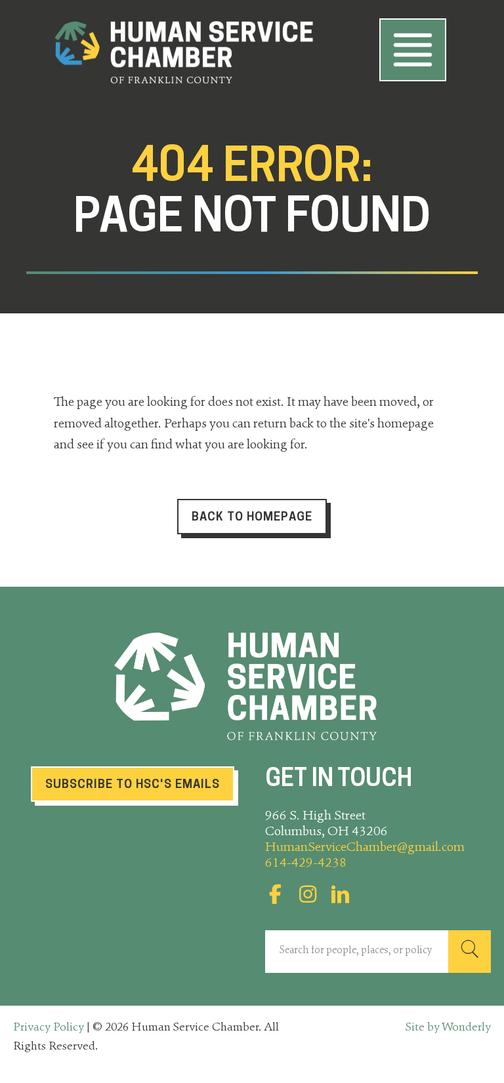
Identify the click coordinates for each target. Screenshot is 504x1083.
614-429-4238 (305, 863)
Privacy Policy (48, 1028)
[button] (275, 894)
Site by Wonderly (448, 1028)
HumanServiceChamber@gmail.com (365, 847)
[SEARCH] (469, 951)
